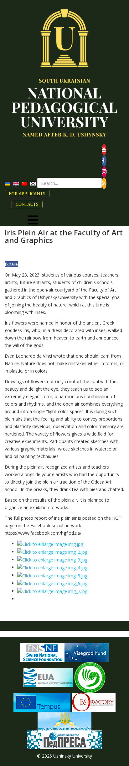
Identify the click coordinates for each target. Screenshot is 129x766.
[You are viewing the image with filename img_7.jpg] (52, 591)
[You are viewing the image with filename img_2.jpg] (52, 552)
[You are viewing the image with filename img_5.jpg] (52, 575)
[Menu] (33, 220)
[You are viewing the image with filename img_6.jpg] (52, 583)
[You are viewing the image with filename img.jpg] (50, 544)
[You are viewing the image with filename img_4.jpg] (52, 567)
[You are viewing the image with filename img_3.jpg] (52, 559)
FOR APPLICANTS (27, 193)
